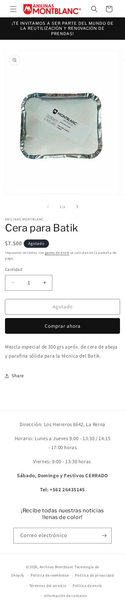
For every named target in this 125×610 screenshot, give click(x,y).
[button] (13, 9)
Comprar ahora (63, 326)
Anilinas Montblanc (57, 567)
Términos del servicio (48, 585)
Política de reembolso (50, 575)
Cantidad (13, 269)
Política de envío (87, 585)
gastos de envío (57, 252)
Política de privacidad (94, 575)
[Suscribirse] (104, 535)
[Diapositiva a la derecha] (77, 206)
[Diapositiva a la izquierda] (48, 206)
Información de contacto (65, 595)
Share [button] (18, 376)
